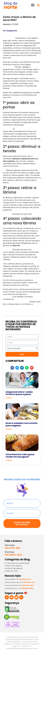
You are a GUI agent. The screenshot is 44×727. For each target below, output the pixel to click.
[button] (33, 5)
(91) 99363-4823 (13, 554)
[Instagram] (7, 597)
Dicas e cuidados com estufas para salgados (21, 424)
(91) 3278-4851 (12, 548)
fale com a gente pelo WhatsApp (22, 305)
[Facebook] (12, 597)
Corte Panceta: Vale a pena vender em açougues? (20, 455)
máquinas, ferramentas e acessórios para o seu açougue (19, 300)
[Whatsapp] (21, 597)
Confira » (9, 398)
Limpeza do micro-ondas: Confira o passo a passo (19, 393)
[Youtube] (16, 597)
